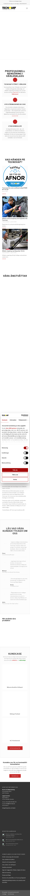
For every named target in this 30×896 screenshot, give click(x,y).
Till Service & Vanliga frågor (15, 1)
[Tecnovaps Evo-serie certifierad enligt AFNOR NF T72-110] (15, 176)
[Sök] (23, 8)
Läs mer (4, 193)
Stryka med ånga (6, 875)
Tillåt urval (15, 474)
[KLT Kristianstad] (14, 728)
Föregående (4, 335)
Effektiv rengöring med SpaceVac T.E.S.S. (13, 251)
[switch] (26, 453)
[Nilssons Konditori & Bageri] (14, 674)
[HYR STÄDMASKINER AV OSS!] (15, 100)
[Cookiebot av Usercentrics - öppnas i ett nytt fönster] (21, 415)
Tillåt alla (15, 470)
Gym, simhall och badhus (8, 859)
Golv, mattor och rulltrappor (9, 864)
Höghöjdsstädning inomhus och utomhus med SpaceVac (13, 881)
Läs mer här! (15, 115)
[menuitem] (15, 1)
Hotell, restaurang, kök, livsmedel (10, 857)
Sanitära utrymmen (7, 867)
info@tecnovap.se (10, 803)
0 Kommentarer (6, 221)
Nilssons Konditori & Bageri (15, 687)
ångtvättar (16, 92)
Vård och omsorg (6, 872)
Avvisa (15, 479)
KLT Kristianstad (15, 740)
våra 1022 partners (11, 428)
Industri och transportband (9, 862)
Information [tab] (13, 420)
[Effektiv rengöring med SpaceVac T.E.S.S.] (15, 239)
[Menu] (27, 8)
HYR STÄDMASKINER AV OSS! (15, 104)
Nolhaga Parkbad (15, 714)
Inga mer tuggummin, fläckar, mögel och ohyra (13, 870)
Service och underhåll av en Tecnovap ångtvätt (14, 877)
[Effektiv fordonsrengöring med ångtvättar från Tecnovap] (15, 206)
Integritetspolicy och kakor (9, 808)
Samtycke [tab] (4, 420)
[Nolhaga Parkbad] (14, 701)
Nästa (25, 335)
